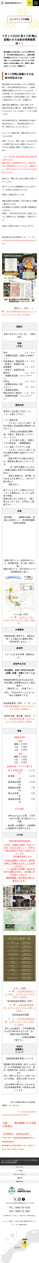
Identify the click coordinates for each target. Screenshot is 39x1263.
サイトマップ (19, 1167)
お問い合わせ (19, 1181)
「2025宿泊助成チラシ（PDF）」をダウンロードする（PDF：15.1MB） (19, 994)
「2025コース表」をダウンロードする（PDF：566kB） (19, 620)
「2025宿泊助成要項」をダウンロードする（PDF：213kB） (19, 1008)
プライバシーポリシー (19, 1174)
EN (30, 3)
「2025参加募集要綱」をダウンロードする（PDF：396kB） (20, 706)
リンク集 (19, 1170)
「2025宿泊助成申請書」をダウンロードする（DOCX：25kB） (20, 1022)
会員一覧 (19, 1178)
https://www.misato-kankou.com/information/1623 (19, 240)
